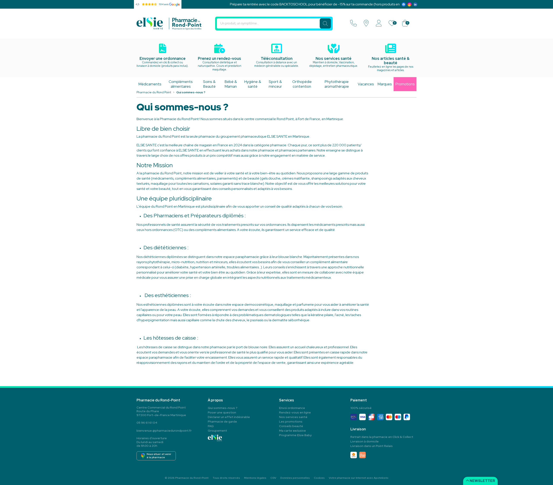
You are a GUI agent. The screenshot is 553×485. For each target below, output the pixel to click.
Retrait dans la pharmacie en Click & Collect (381, 437)
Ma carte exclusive (292, 431)
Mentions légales (255, 478)
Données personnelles (295, 478)
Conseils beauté (291, 426)
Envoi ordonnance (292, 408)
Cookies (319, 478)
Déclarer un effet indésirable (229, 417)
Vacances (366, 84)
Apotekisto (358, 478)
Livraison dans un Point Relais (371, 446)
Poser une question (222, 412)
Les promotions (290, 421)
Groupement (217, 431)
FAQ (211, 426)
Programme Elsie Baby (295, 435)
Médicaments (149, 84)
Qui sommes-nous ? (222, 408)
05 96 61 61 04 (147, 423)
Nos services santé (293, 417)
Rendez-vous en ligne (295, 412)
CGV (273, 478)
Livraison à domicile (364, 441)
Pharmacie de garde (222, 421)
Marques (384, 84)
